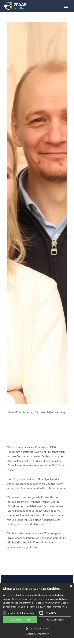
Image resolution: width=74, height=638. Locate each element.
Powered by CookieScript (37, 634)
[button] (4, 613)
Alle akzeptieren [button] (20, 619)
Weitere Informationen (55, 606)
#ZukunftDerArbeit (18, 542)
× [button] (70, 586)
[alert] (37, 610)
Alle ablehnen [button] (55, 619)
